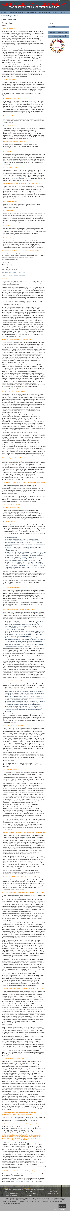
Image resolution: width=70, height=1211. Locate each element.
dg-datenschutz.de (6, 1180)
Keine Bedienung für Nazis (16, 12)
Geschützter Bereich (52, 1191)
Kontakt (49, 1190)
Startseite (4, 12)
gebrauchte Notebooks (37, 1180)
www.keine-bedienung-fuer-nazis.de (16, 275)
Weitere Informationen (59, 1209)
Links (16, 16)
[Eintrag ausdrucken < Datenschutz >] (3, 25)
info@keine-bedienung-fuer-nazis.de (15, 272)
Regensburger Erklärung (10, 1195)
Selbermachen (31, 12)
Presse (63, 12)
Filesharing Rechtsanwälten (22, 1181)
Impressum (54, 1190)
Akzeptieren (62, 1206)
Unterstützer (55, 12)
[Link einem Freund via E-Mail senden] (5, 25)
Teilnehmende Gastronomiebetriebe (35, 1189)
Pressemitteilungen (6, 16)
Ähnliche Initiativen (43, 12)
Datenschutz (61, 1190)
